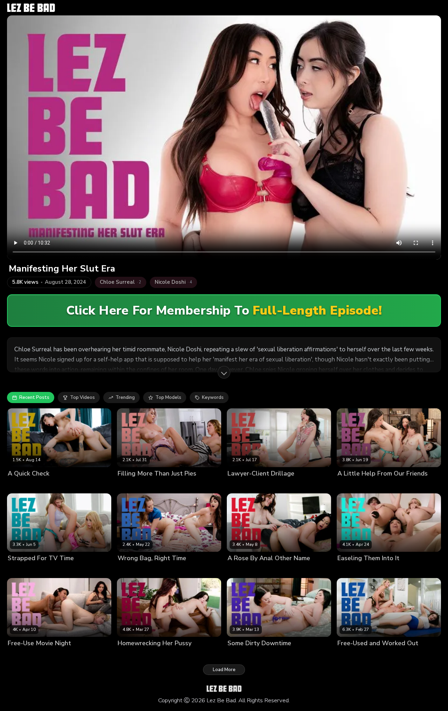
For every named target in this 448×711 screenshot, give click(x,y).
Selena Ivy (157, 655)
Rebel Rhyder (378, 570)
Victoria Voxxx (411, 570)
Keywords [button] (213, 397)
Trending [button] (125, 397)
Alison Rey (349, 485)
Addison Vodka (134, 485)
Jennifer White (243, 570)
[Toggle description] (224, 372)
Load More (224, 670)
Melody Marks (50, 570)
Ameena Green (24, 655)
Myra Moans (160, 570)
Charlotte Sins (243, 485)
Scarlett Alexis (270, 655)
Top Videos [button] (82, 397)
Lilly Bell (53, 655)
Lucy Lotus (239, 655)
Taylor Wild (380, 655)
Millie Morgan (277, 485)
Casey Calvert (378, 485)
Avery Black (21, 485)
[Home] (31, 7)
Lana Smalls (131, 570)
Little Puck (48, 485)
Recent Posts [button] (34, 397)
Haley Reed (131, 655)
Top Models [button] (168, 397)
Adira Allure (350, 655)
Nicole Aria (166, 485)
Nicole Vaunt (276, 570)
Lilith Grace (20, 570)
